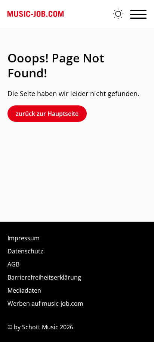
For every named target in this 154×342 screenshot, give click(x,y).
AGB (13, 264)
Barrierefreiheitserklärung (44, 277)
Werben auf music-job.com (45, 303)
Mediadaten (24, 290)
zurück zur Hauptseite (47, 114)
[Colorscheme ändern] (118, 14)
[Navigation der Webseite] (138, 14)
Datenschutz (25, 251)
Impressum (23, 238)
